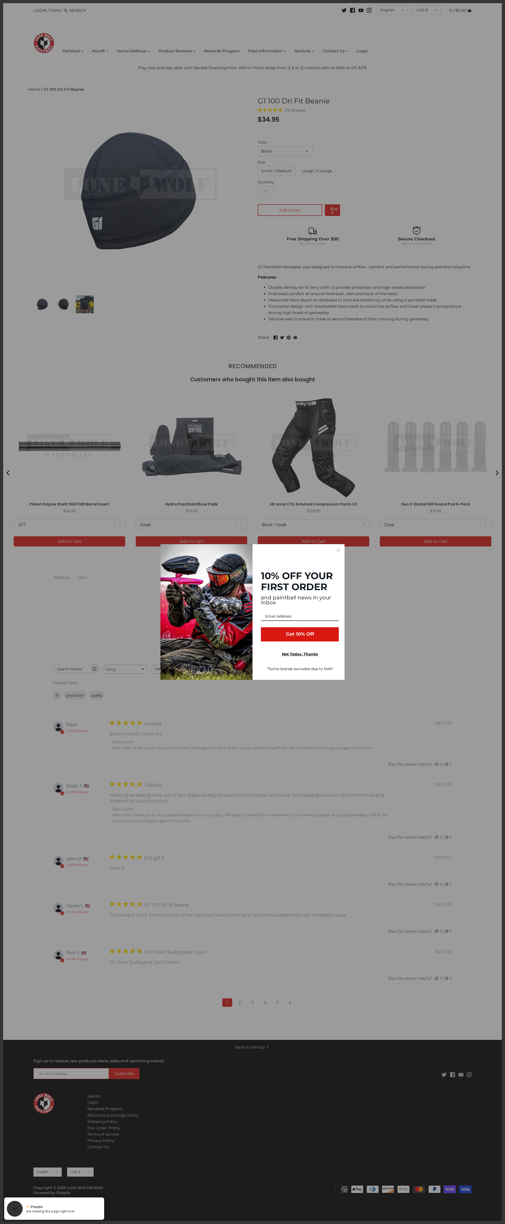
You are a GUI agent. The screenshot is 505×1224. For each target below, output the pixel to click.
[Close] (338, 550)
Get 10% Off (300, 634)
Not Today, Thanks (300, 654)
